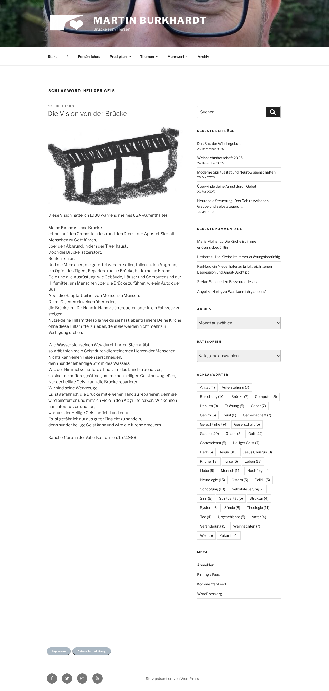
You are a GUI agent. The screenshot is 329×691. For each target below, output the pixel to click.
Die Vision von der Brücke (87, 113)
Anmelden (205, 565)
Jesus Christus (257, 452)
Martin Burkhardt (150, 20)
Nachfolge (258, 470)
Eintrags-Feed (208, 574)
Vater (259, 517)
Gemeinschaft (257, 415)
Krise (231, 461)
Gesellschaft (247, 424)
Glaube (209, 433)
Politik (262, 480)
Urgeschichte (231, 517)
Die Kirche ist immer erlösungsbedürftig (247, 256)
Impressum (59, 651)
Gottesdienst (213, 443)
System (209, 507)
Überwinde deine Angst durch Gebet (226, 186)
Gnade (234, 433)
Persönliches (89, 56)
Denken (209, 406)
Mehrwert (175, 56)
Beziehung (212, 396)
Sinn (206, 498)
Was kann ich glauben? (247, 291)
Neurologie (212, 480)
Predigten (118, 56)
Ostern (240, 480)
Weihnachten (246, 526)
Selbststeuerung (248, 489)
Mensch (231, 470)
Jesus (228, 452)
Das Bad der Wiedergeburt (219, 143)
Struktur (259, 498)
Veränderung (213, 526)
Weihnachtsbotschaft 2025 (220, 158)
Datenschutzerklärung (92, 651)
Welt (206, 535)
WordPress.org (209, 594)
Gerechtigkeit (213, 424)
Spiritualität (231, 498)
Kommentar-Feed (211, 584)
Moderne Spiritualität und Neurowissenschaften (236, 172)
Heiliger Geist (246, 443)
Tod (205, 517)
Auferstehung (235, 387)
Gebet (258, 406)
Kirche (209, 461)
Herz (206, 452)
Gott (255, 433)
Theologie (258, 507)
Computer (266, 396)
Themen (147, 56)
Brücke (239, 396)
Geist (229, 415)
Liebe (207, 470)
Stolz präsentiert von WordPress (172, 678)
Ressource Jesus (243, 281)
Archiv (203, 56)
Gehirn (208, 415)
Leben (253, 461)
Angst (207, 387)
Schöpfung (212, 489)
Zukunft (229, 535)
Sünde (232, 507)
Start (52, 56)
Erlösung (234, 406)
